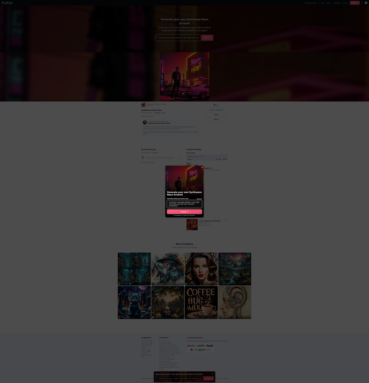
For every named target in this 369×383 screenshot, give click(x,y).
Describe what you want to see (177, 198)
